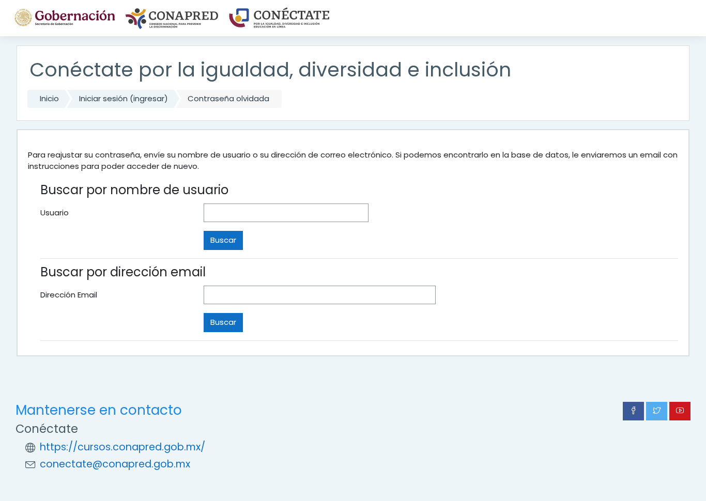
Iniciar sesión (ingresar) (123, 98)
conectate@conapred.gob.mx (115, 464)
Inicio (49, 98)
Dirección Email (68, 294)
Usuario (54, 212)
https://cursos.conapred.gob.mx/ (122, 447)
